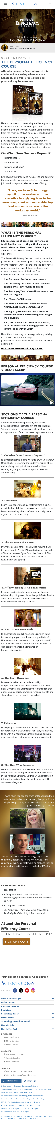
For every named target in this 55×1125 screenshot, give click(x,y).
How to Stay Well (9, 1029)
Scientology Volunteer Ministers (31, 1096)
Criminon (28, 1102)
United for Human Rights (10, 1108)
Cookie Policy (11, 1118)
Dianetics (17, 1086)
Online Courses (8, 1002)
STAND (3, 1102)
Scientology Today (10, 1013)
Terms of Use (22, 1118)
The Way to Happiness (16, 1102)
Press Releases (12, 1037)
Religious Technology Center (24, 1092)
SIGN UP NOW (16, 941)
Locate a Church (12, 1062)
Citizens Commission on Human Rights (15, 1112)
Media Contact (12, 1044)
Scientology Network (30, 1086)
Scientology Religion (8, 1089)
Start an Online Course (9, 1096)
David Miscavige (7, 1092)
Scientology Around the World (15, 1021)
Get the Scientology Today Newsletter (21, 1075)
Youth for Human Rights (29, 1108)
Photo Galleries (12, 1041)
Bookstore (6, 1010)
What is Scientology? (11, 998)
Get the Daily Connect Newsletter (19, 1071)
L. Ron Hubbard (6, 1086)
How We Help (7, 1025)
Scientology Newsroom (42, 1089)
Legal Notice (33, 1118)
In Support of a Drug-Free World (28, 1105)
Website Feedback (13, 1058)
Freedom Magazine (40, 1099)
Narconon (37, 1102)
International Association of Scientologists (16, 1099)
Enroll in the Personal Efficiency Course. (22, 348)
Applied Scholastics (8, 1105)
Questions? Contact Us (15, 1054)
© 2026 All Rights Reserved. (24, 1116)
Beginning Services (10, 1006)
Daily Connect (7, 1017)
